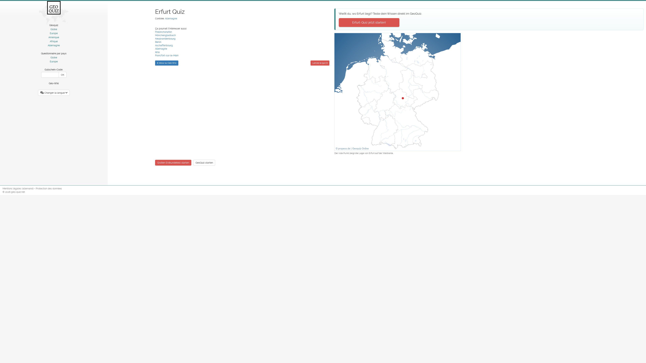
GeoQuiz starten (204, 162)
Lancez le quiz (319, 63)
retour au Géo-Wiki (167, 63)
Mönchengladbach (165, 35)
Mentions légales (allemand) (18, 188)
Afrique (54, 41)
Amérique (53, 37)
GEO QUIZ (54, 8)
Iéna (157, 52)
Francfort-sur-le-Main (166, 55)
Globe (53, 29)
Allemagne (54, 45)
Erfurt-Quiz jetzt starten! (369, 22)
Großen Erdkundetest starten (173, 162)
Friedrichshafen (163, 32)
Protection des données (49, 188)
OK (62, 74)
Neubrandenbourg (165, 38)
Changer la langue (54, 92)
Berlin (158, 42)
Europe (54, 33)
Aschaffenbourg (164, 45)
